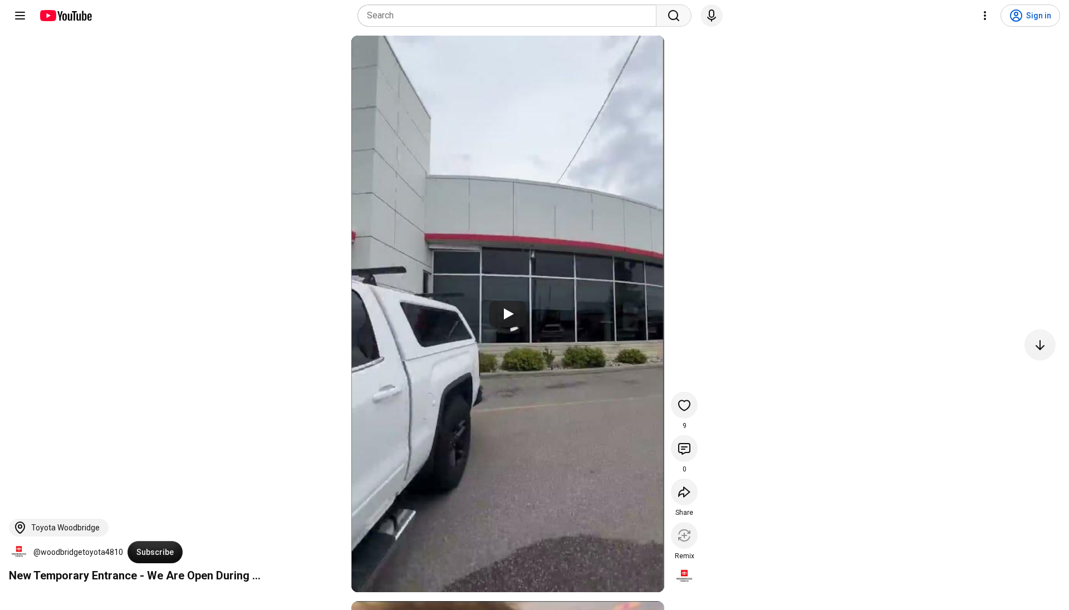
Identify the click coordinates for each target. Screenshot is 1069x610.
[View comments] (684, 448)
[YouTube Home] (65, 15)
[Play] (508, 314)
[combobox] (510, 15)
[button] (19, 552)
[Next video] (1040, 345)
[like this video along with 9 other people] (684, 405)
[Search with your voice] (711, 15)
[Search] (674, 15)
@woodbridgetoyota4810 (78, 552)
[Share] (684, 492)
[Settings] (985, 15)
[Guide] (20, 15)
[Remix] (684, 535)
